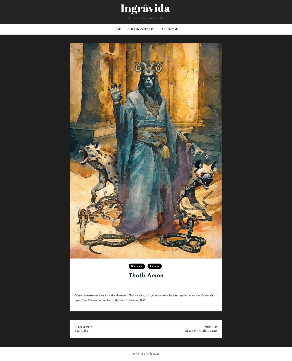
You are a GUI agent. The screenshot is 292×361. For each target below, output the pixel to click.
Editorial (154, 266)
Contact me (170, 29)
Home (117, 29)
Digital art (136, 266)
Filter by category (140, 29)
